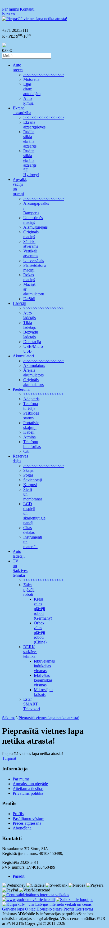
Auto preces (18, 67)
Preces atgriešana (27, 823)
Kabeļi (28, 432)
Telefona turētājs (30, 406)
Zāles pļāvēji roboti (28, 590)
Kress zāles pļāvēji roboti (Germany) (43, 608)
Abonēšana (22, 828)
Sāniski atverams (30, 243)
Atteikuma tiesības (28, 788)
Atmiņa (29, 437)
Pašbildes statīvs (31, 415)
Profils (18, 813)
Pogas (28, 475)
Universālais (33, 260)
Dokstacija (32, 341)
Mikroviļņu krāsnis (43, 692)
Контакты (84, 909)
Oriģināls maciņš (31, 234)
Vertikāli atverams (30, 253)
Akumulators (34, 365)
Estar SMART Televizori (31, 704)
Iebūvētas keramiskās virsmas (43, 680)
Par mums (10, 9)
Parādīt (18, 876)
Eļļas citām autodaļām (31, 89)
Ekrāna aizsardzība (22, 110)
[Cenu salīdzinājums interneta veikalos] (35, 895)
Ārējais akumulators (33, 372)
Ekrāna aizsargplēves (34, 124)
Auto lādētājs (29, 315)
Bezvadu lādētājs (30, 334)
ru (8, 14)
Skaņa (28, 470)
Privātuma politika (28, 793)
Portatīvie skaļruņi (31, 425)
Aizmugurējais (35, 227)
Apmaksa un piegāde (30, 784)
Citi (26, 451)
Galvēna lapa (13, 909)
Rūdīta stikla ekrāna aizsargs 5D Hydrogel (31, 163)
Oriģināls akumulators (33, 382)
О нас (30, 909)
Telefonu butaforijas (32, 444)
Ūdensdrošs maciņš (33, 220)
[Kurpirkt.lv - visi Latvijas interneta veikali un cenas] (47, 904)
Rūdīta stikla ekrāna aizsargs (30, 139)
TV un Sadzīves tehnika (20, 568)
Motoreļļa (31, 79)
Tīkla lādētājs (29, 325)
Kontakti (27, 9)
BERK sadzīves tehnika (30, 652)
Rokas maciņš (29, 277)
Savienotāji (32, 480)
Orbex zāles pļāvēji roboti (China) (40, 632)
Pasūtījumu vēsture (28, 818)
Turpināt (9, 758)
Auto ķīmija (28, 100)
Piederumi (21, 389)
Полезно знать (49, 909)
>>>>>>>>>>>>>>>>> (43, 74)
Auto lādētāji (19, 553)
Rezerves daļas (20, 458)
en (13, 14)
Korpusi (30, 484)
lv (3, 14)
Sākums (8, 718)
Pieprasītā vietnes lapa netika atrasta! (49, 718)
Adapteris (31, 399)
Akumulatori (23, 356)
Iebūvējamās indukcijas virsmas (44, 666)
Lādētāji (19, 303)
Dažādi (29, 298)
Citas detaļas (29, 530)
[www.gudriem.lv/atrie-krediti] (28, 899)
